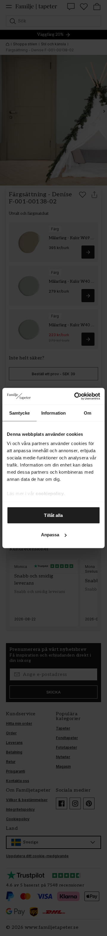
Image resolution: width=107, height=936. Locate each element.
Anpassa (50, 534)
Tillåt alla (53, 515)
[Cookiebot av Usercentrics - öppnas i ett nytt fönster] (75, 396)
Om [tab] (87, 412)
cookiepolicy (50, 493)
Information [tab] (53, 412)
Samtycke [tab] (19, 412)
